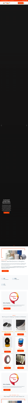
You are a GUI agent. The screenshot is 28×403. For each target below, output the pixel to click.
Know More (7, 334)
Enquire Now (6, 213)
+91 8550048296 (12, 0)
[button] (1, 125)
